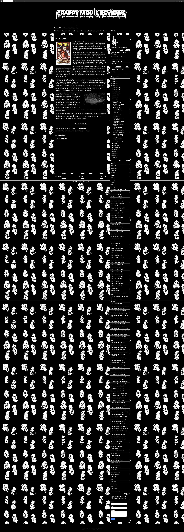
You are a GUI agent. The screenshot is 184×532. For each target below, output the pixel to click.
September (116, 93)
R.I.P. (112, 479)
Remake (113, 483)
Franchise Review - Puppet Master (119, 428)
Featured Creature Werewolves (118, 352)
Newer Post (58, 176)
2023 (113, 81)
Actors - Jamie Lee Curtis (116, 210)
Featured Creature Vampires (117, 347)
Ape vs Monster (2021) (118, 130)
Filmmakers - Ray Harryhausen (118, 393)
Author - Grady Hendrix (116, 264)
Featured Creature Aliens (116, 303)
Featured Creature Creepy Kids (118, 313)
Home (81, 176)
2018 (113, 155)
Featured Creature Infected (117, 326)
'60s (112, 179)
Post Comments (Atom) (84, 181)
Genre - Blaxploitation (116, 441)
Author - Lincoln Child (116, 278)
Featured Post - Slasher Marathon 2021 (118, 105)
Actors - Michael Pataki (116, 227)
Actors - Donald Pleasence (117, 208)
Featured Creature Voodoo (117, 349)
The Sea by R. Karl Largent (117, 128)
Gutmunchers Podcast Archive (118, 56)
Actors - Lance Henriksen (116, 222)
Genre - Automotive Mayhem (117, 439)
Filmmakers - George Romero (117, 376)
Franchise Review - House (117, 421)
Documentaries (114, 290)
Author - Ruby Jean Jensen (117, 283)
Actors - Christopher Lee (116, 201)
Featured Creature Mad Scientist (118, 334)
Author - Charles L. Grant (116, 257)
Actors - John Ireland (115, 219)
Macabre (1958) (117, 102)
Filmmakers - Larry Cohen (117, 386)
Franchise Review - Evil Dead (117, 409)
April (115, 143)
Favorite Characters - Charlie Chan (119, 292)
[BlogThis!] (81, 128)
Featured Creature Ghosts (117, 323)
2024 (113, 79)
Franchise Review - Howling (117, 423)
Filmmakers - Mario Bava (116, 390)
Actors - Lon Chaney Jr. (116, 224)
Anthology (113, 252)
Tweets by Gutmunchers (116, 72)
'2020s (112, 170)
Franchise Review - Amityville (117, 405)
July (115, 97)
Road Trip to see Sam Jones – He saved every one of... (118, 136)
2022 (113, 83)
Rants (112, 481)
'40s (112, 175)
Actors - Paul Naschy (115, 229)
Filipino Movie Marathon (116, 360)
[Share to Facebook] (83, 128)
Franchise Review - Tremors (117, 434)
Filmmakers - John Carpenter (117, 383)
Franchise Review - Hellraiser (117, 419)
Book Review (114, 288)
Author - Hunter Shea (116, 271)
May (115, 101)
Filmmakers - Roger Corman (117, 395)
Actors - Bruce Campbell (116, 198)
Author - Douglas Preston (116, 260)
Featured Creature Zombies (117, 357)
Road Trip (113, 486)
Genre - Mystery (78, 131)
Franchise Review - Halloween (118, 416)
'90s (112, 187)
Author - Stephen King (116, 285)
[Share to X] (82, 128)
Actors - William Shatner (116, 250)
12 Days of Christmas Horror (117, 189)
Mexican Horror (114, 472)
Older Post (103, 176)
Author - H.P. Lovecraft (116, 269)
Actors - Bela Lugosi (115, 194)
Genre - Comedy (114, 443)
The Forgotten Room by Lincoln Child (118, 118)
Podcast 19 (113, 63)
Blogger (100, 529)
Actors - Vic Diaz (114, 245)
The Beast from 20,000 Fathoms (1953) (118, 122)
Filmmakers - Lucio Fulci (116, 388)
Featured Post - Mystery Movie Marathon (66, 28)
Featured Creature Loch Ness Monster (119, 330)
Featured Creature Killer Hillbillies (118, 328)
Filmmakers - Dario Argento (117, 369)
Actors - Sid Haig (114, 243)
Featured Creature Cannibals (117, 310)
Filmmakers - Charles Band (117, 365)
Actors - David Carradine (116, 203)
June (115, 99)
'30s (112, 172)
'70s (112, 182)
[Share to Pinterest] (85, 128)
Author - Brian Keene (115, 255)
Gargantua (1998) (117, 138)
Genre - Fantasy (114, 448)
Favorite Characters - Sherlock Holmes (120, 296)
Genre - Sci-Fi (114, 465)
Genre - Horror (114, 455)
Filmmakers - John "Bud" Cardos (118, 381)
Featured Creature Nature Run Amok (119, 339)
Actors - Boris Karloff (115, 196)
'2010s (112, 168)
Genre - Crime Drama (116, 446)
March (115, 145)
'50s (60, 131)
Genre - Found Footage (116, 450)
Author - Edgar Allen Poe (116, 262)
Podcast (112, 476)
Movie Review (86, 131)
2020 (113, 151)
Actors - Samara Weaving (116, 241)
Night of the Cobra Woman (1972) (117, 108)
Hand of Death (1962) (118, 114)
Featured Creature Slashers (117, 344)
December (116, 87)
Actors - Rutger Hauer (116, 238)
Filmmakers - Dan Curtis (116, 367)
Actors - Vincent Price (116, 248)
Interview (113, 469)
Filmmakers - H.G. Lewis (116, 379)
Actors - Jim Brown (115, 215)
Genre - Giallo (114, 453)
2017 (113, 157)
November (116, 89)
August (115, 95)
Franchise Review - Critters (117, 407)
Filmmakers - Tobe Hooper (117, 397)
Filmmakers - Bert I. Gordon (117, 362)
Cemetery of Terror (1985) (119, 141)
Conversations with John (116, 61)
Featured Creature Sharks (117, 342)
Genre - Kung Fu (115, 458)
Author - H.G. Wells (115, 267)
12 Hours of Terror (115, 191)
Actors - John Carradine (116, 217)
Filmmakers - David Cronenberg (118, 372)
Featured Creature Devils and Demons (119, 315)
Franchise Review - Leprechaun (118, 426)
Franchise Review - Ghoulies (117, 414)
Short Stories (114, 488)
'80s (112, 184)
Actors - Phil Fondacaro (116, 234)
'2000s (112, 165)
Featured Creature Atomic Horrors (118, 305)
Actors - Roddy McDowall (116, 236)
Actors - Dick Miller (115, 205)
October (116, 91)
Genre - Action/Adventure (116, 436)
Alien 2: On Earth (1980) (118, 132)
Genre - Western (114, 467)
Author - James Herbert (116, 274)
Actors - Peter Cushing (116, 231)
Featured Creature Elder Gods (118, 321)
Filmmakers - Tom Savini (116, 400)
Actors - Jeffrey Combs (116, 212)
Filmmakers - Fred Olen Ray (117, 374)
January (116, 149)
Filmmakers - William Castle (67, 131)
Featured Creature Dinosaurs (117, 318)
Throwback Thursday (115, 491)
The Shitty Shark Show (116, 59)
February (116, 147)
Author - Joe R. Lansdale (116, 276)
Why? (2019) (116, 116)
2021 (113, 85)
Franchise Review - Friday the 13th (119, 412)
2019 (113, 153)
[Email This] (79, 128)
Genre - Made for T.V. (116, 460)
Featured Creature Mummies (117, 336)
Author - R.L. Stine (115, 281)
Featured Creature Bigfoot (117, 308)
